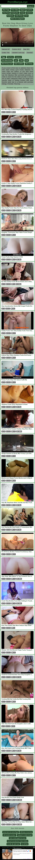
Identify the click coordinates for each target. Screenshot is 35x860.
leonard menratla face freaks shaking (18, 841)
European (10, 15)
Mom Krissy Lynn (7, 63)
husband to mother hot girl (25, 835)
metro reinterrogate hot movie (18, 838)
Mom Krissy (29, 63)
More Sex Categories (17, 18)
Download (29, 52)
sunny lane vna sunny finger (10, 832)
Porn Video (14, 9)
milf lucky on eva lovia (26, 832)
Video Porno (19, 15)
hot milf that (24, 844)
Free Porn (6, 13)
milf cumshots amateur (9, 835)
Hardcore (29, 13)
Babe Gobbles (19, 63)
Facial (22, 13)
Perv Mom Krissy (7, 60)
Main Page (6, 9)
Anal (26, 60)
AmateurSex (15, 13)
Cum (26, 15)
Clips (21, 60)
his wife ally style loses (13, 844)
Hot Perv (10, 57)
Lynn (15, 60)
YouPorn (29, 9)
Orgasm (22, 9)
